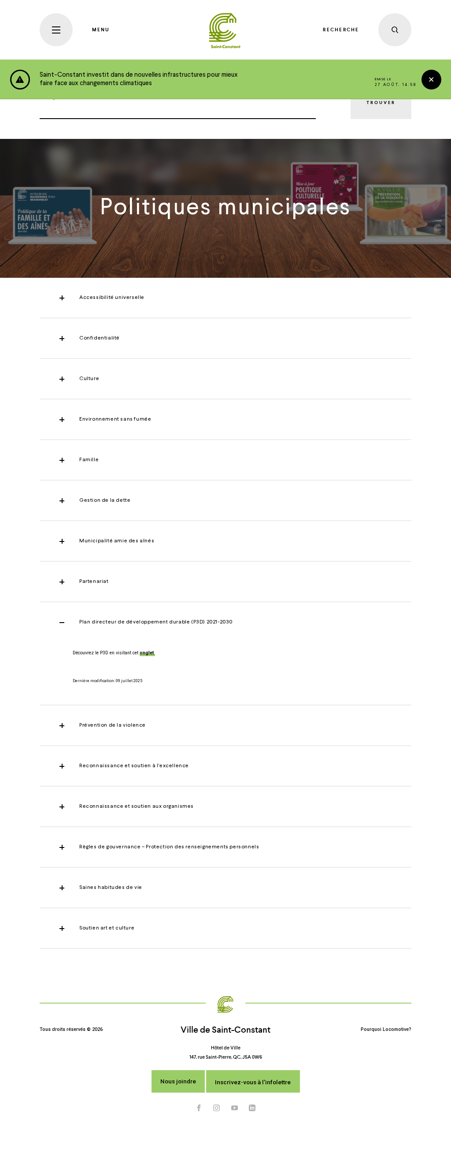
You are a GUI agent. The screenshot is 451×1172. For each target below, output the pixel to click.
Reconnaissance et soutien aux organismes (136, 806)
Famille (89, 460)
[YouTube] (234, 1108)
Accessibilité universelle (111, 297)
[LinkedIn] (252, 1108)
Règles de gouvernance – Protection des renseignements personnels (169, 847)
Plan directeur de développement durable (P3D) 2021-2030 (156, 622)
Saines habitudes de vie (110, 887)
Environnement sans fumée (115, 419)
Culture (89, 378)
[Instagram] (216, 1108)
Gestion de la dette (104, 500)
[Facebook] (199, 1108)
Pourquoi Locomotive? (386, 1029)
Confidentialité (99, 338)
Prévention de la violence (112, 725)
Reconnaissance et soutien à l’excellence (134, 766)
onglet (147, 653)
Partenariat (94, 581)
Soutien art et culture (106, 928)
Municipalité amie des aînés (116, 541)
